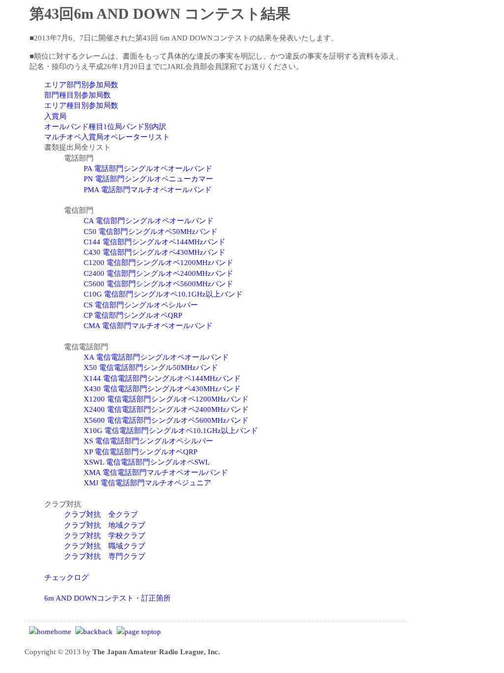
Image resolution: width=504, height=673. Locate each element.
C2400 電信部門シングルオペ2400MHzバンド (158, 273)
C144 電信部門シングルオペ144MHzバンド (154, 241)
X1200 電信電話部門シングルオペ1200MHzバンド (166, 399)
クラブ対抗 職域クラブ (104, 545)
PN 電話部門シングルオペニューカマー (148, 178)
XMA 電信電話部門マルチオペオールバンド (156, 472)
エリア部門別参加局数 (81, 84)
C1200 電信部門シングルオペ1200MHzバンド (158, 262)
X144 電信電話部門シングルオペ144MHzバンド (162, 378)
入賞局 (55, 116)
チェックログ (66, 577)
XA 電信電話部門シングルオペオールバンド (156, 357)
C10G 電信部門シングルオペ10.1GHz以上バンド (163, 294)
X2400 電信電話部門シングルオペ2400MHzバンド (166, 409)
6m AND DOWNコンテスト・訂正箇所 (107, 598)
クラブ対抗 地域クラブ (104, 525)
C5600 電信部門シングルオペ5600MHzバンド (158, 283)
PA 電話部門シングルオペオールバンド (148, 168)
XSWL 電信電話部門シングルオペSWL (147, 462)
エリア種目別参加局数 (81, 105)
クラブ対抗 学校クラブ (104, 535)
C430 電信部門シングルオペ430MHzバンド (154, 252)
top (156, 631)
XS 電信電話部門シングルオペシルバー (148, 441)
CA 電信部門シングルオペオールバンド (149, 220)
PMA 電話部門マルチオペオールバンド (148, 189)
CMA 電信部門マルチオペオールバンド (148, 325)
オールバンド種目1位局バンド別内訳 (105, 126)
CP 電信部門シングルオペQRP (133, 315)
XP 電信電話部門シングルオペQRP (140, 451)
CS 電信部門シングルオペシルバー (141, 305)
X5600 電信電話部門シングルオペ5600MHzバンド (166, 420)
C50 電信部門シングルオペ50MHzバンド (151, 231)
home (62, 631)
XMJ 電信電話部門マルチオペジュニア (147, 482)
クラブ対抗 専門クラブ (104, 556)
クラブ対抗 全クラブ (101, 514)
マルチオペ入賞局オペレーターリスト (107, 137)
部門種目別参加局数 (77, 95)
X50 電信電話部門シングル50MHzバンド (151, 367)
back (105, 631)
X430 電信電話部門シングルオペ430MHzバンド (162, 388)
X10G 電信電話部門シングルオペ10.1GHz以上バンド (171, 430)
